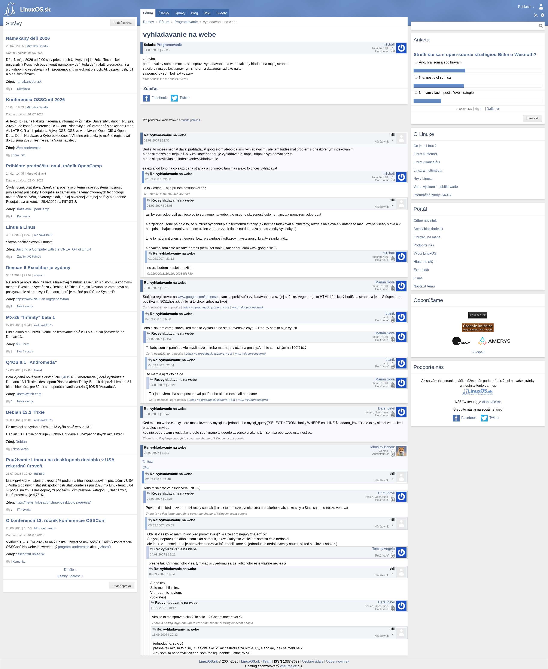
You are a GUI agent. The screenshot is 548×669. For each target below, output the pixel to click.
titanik (390, 313)
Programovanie (186, 22)
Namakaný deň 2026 (28, 38)
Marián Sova (385, 282)
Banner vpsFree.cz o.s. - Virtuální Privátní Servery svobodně (477, 315)
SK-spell (477, 352)
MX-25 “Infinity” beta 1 (30, 317)
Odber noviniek (337, 661)
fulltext (148, 461)
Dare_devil (386, 408)
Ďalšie (69, 570)
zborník (105, 547)
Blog (194, 13)
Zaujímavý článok (29, 256)
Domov (148, 22)
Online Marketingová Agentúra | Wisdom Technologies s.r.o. (461, 341)
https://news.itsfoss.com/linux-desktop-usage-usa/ (53, 502)
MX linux (22, 344)
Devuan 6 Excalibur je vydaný (38, 267)
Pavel (38, 370)
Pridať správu (122, 22)
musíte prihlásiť (190, 120)
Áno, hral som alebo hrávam (440, 62)
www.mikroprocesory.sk (247, 307)
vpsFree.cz (288, 666)
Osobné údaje (312, 661)
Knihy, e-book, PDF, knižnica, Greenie (478, 327)
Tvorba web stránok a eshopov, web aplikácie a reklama (494, 341)
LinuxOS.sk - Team (256, 661)
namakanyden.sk (29, 81)
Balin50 (39, 473)
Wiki (207, 13)
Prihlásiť (524, 7)
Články (163, 13)
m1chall (389, 44)
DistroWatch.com (28, 394)
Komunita (23, 88)
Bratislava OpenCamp (32, 209)
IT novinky (24, 509)
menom (39, 275)
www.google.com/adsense (198, 297)
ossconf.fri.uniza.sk (30, 554)
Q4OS (65, 377)
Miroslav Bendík (382, 447)
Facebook (159, 98)
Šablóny (543, 15)
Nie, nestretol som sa (434, 77)
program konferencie (73, 547)
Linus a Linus (21, 227)
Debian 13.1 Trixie (25, 412)
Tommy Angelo (383, 549)
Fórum (148, 13)
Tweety (221, 13)
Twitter (185, 98)
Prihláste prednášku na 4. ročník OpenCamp (54, 165)
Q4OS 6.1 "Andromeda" (31, 362)
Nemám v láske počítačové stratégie (446, 92)
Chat (146, 467)
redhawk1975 (43, 235)
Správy (180, 13)
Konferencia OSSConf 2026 (35, 99)
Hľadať (541, 26)
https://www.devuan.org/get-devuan (42, 299)
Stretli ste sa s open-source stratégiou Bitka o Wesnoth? (475, 54)
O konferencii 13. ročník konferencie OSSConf (56, 520)
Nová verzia (25, 306)
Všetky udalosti (68, 576)
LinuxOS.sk (27, 8)
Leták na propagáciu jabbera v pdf (206, 307)
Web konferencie (28, 148)
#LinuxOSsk (491, 402)
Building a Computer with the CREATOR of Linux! (53, 249)
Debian (21, 442)
